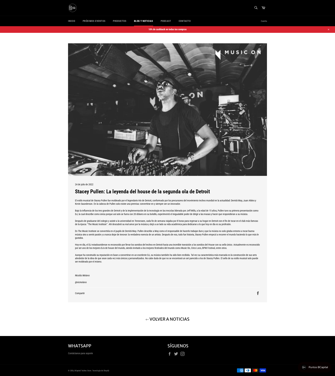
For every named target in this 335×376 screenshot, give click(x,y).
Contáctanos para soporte (80, 353)
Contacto (185, 21)
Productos (119, 21)
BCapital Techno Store (83, 371)
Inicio (71, 21)
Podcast (166, 21)
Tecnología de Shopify (100, 371)
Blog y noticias (143, 21)
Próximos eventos (94, 21)
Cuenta (264, 21)
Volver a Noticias (169, 319)
